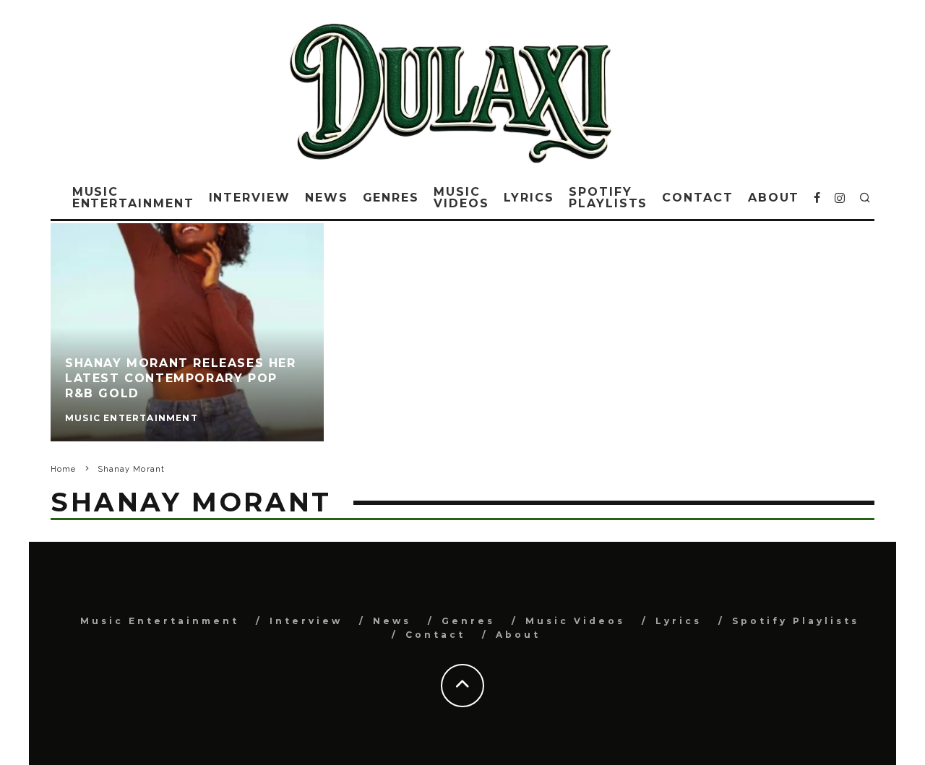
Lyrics (529, 197)
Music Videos (461, 197)
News (326, 197)
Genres (391, 197)
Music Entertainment (133, 197)
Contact (697, 197)
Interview (250, 197)
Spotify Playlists (608, 197)
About (774, 197)
